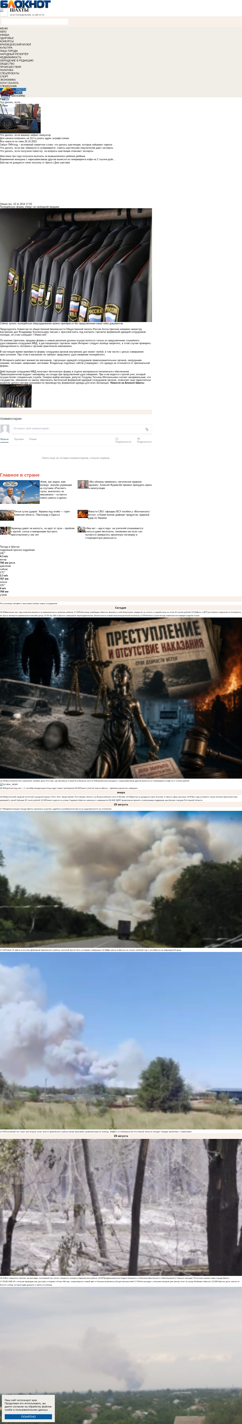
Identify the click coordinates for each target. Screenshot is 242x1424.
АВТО (3, 31)
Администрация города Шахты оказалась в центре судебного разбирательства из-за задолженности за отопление (58, 809)
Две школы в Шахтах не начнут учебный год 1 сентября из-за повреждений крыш (144, 950)
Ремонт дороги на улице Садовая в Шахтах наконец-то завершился (77, 800)
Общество (6, 204)
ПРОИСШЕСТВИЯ (10, 67)
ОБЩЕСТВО (7, 63)
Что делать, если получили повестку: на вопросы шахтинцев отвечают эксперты (46, 151)
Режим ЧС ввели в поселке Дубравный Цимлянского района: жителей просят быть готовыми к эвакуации (53, 950)
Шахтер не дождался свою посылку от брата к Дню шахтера (158, 797)
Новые (4, 439)
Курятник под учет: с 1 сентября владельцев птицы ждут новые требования (39, 788)
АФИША (4, 35)
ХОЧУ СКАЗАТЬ (9, 83)
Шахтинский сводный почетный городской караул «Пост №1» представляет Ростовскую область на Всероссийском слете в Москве (65, 797)
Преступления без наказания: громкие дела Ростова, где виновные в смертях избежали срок (48, 781)
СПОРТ (4, 76)
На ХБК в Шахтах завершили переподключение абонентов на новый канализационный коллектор (94, 615)
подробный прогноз (11, 550)
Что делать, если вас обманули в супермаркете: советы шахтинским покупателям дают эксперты (56, 147)
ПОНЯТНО (28, 1416)
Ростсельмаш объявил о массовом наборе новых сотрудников (28, 603)
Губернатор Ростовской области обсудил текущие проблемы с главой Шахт (157, 1132)
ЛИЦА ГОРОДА (9, 51)
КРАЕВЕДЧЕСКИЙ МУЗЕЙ (15, 44)
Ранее (32, 439)
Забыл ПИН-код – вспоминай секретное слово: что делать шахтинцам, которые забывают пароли (56, 144)
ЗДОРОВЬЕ (7, 38)
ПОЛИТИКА (6, 70)
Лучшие (19, 439)
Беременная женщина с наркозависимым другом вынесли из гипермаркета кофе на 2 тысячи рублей (142, 781)
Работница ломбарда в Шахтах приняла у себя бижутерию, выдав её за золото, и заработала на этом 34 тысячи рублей (135, 612)
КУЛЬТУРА (6, 47)
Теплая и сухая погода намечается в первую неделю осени (172, 615)
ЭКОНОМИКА (8, 79)
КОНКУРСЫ (7, 41)
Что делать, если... (11, 102)
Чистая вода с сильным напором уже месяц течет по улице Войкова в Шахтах (175, 1281)
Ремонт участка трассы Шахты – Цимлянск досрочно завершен (109, 788)
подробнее (29, 550)
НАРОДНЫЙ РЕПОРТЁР (14, 54)
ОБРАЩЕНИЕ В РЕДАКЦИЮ (16, 60)
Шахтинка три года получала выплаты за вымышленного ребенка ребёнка (39, 612)
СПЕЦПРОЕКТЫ (9, 73)
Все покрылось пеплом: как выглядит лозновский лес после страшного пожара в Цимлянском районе (51, 1278)
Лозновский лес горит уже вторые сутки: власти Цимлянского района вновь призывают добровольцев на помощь (57, 1132)
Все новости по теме (12, 141)
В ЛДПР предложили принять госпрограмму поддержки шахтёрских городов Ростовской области (158, 800)
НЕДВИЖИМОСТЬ (10, 57)
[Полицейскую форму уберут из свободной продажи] (76, 396)
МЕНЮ (4, 28)
